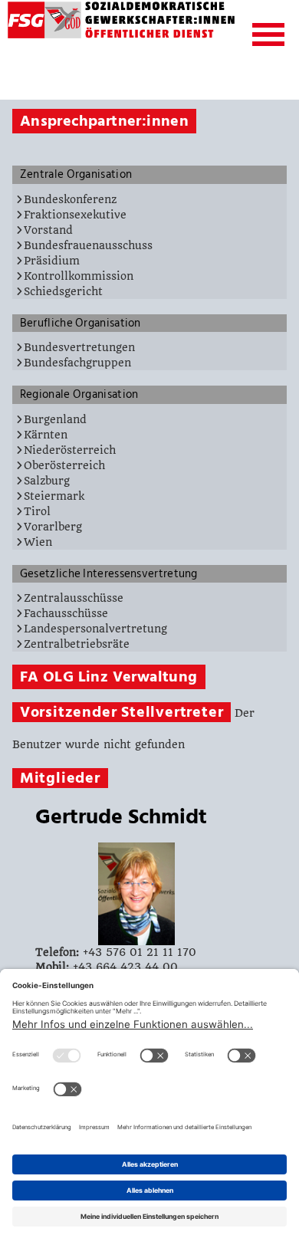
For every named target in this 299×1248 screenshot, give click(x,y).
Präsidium (52, 261)
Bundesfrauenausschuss (88, 245)
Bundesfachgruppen (77, 362)
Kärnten (45, 435)
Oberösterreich (64, 465)
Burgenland (55, 419)
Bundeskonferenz (70, 199)
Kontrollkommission (78, 276)
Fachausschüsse (66, 613)
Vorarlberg (53, 527)
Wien (38, 542)
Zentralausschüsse (73, 598)
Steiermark (54, 496)
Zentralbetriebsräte (77, 644)
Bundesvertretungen (79, 347)
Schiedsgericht (63, 291)
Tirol (37, 511)
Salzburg (47, 481)
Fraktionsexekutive (75, 215)
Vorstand (48, 230)
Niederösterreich (70, 450)
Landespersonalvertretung (95, 628)
